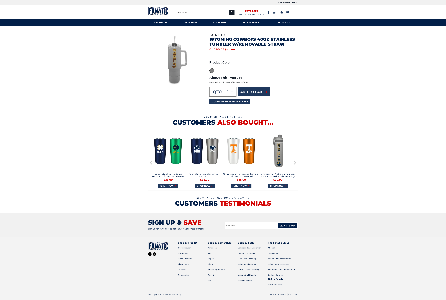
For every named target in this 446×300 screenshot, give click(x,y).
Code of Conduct (275, 275)
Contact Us (273, 253)
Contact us (282, 22)
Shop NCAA (161, 22)
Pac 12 (211, 275)
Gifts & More (183, 264)
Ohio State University (247, 259)
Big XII (211, 259)
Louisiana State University (249, 248)
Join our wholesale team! (279, 259)
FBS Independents (216, 269)
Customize (220, 22)
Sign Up (295, 2)
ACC (210, 253)
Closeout (182, 269)
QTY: (217, 92)
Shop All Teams (245, 280)
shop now (167, 185)
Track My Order (284, 2)
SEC (210, 280)
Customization (184, 248)
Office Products (185, 259)
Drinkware (190, 22)
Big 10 (210, 264)
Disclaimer (292, 294)
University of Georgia (247, 264)
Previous (151, 162)
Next (295, 162)
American (212, 248)
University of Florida (247, 275)
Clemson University (246, 253)
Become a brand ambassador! (281, 269)
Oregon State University (248, 269)
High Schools (251, 22)
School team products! (278, 264)
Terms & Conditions (277, 294)
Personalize (183, 275)
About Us (272, 248)
